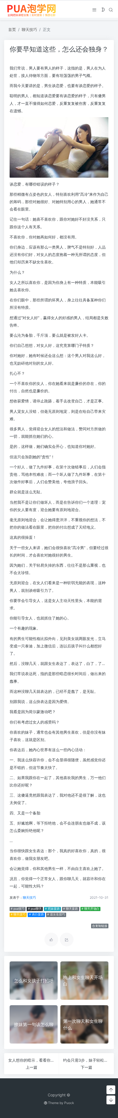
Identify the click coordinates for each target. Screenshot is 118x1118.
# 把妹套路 (52, 908)
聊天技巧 (29, 29)
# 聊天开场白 (90, 908)
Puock (69, 1103)
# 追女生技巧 (56, 914)
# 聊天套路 (70, 908)
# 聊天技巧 (18, 914)
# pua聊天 (35, 908)
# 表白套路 (36, 914)
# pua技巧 (17, 908)
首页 (12, 29)
